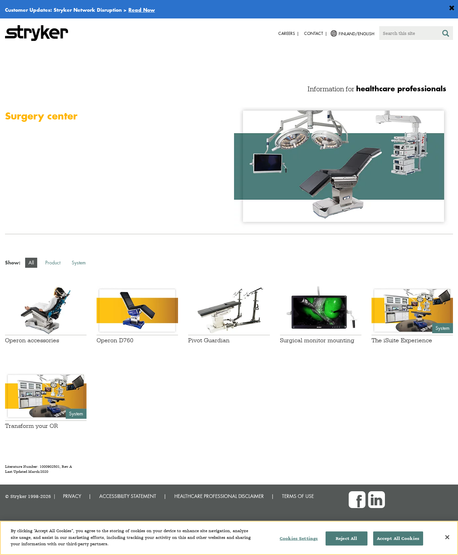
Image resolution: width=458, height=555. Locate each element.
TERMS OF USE (298, 496)
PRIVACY (72, 496)
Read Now (141, 9)
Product (52, 262)
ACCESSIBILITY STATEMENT (127, 496)
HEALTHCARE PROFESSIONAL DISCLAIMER (219, 496)
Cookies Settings (299, 538)
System (79, 262)
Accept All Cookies (398, 538)
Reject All (346, 538)
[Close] (447, 537)
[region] (229, 538)
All (31, 262)
